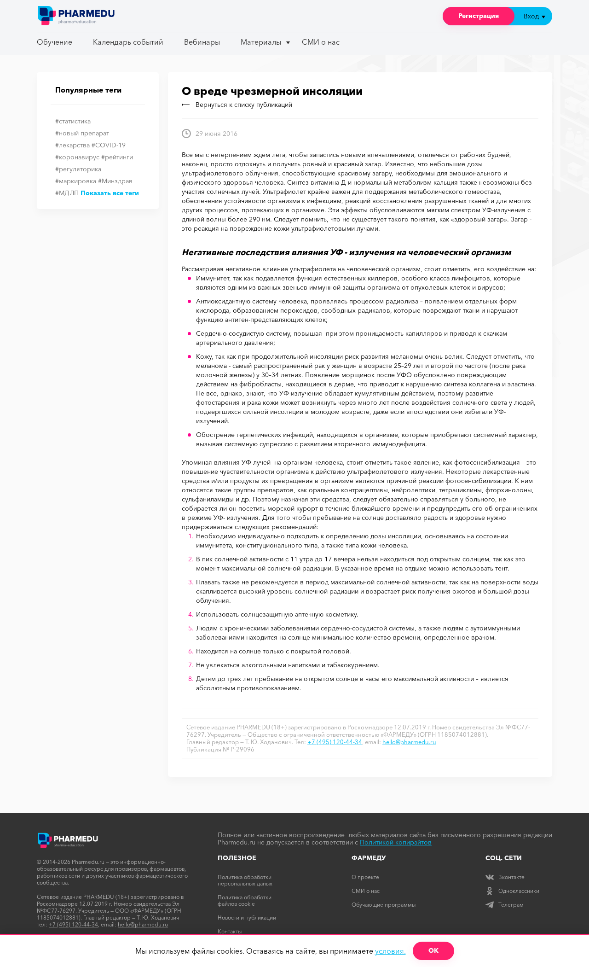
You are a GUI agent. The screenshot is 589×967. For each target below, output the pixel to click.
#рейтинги (117, 157)
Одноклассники (518, 890)
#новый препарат (82, 133)
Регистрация (478, 16)
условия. (390, 950)
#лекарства (72, 145)
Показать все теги (110, 193)
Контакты (230, 931)
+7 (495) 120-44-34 (334, 742)
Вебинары (202, 42)
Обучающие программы (384, 904)
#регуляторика (78, 169)
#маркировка (75, 181)
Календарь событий (128, 42)
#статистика (73, 121)
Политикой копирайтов (396, 842)
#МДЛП (67, 193)
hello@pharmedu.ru (409, 742)
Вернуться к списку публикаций (244, 104)
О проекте (365, 877)
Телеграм (511, 904)
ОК (433, 950)
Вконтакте (511, 877)
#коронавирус (77, 157)
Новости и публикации (247, 917)
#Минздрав (115, 181)
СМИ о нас (321, 42)
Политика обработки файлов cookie (244, 900)
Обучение (54, 42)
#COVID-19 (109, 145)
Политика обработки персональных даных (245, 880)
